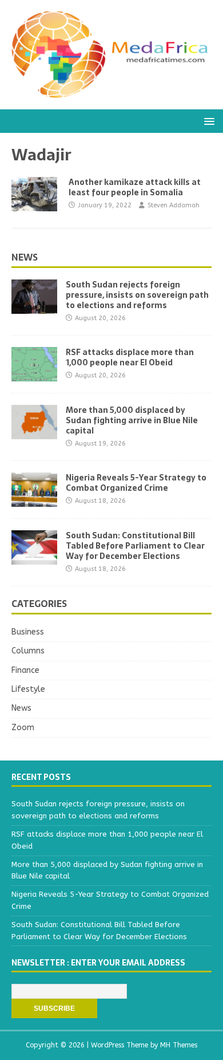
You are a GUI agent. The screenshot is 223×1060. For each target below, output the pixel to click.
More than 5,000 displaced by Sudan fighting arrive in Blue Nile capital (132, 420)
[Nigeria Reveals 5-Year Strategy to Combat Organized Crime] (34, 500)
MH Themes (178, 1045)
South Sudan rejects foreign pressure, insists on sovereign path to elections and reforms (137, 295)
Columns (28, 651)
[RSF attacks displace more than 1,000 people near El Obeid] (34, 374)
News (24, 257)
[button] (207, 120)
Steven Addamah (174, 205)
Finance (25, 670)
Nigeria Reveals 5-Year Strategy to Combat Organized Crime (136, 482)
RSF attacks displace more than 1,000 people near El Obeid (130, 357)
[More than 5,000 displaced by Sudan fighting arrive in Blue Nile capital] (34, 432)
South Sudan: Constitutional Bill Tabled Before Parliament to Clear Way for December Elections (135, 545)
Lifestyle (28, 689)
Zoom (22, 727)
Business (27, 632)
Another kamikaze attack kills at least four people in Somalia (135, 187)
